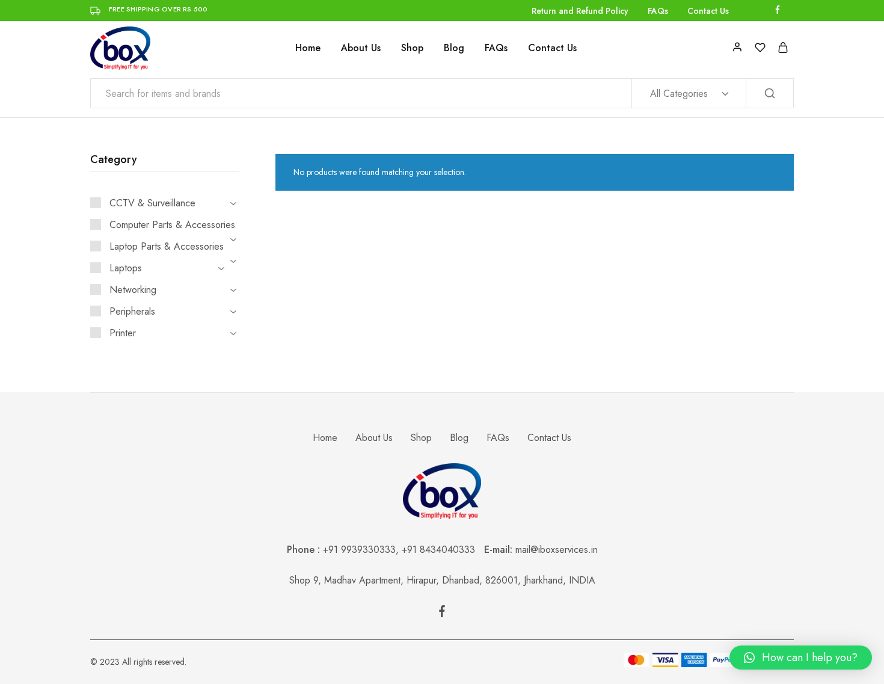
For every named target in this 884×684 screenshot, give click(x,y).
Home (308, 48)
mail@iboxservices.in (556, 549)
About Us (361, 48)
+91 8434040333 (443, 549)
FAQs (658, 11)
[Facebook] (442, 614)
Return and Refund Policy (580, 11)
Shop (412, 48)
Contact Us (708, 11)
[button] (800, 657)
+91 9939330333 (359, 549)
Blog (454, 48)
